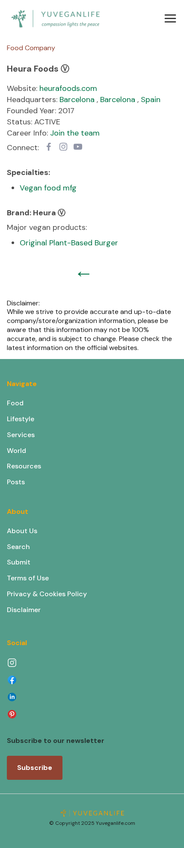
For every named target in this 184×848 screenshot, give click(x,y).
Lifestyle (20, 418)
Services (21, 434)
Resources (24, 466)
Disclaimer (24, 609)
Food (15, 402)
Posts (16, 481)
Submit (18, 562)
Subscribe (34, 767)
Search (18, 546)
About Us (22, 530)
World (16, 450)
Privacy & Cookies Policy (47, 593)
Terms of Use (28, 577)
